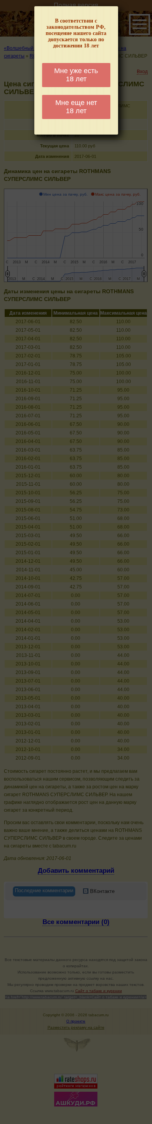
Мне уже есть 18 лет (76, 75)
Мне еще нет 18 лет (76, 107)
